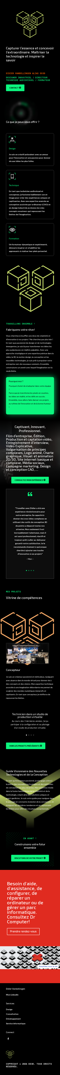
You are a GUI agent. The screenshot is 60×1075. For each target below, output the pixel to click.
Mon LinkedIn (12, 994)
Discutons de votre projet (29, 858)
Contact (14, 88)
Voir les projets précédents (24, 746)
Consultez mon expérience (29, 480)
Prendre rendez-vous (23, 931)
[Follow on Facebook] (8, 1039)
